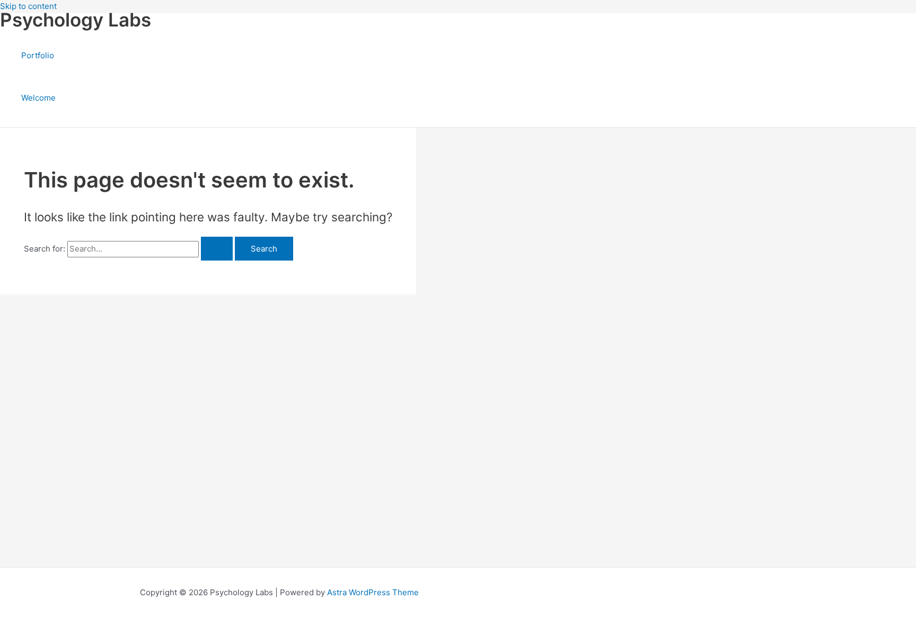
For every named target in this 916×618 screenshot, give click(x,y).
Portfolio (37, 55)
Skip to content (28, 6)
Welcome (38, 98)
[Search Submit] (217, 249)
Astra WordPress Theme (373, 592)
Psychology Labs (75, 19)
